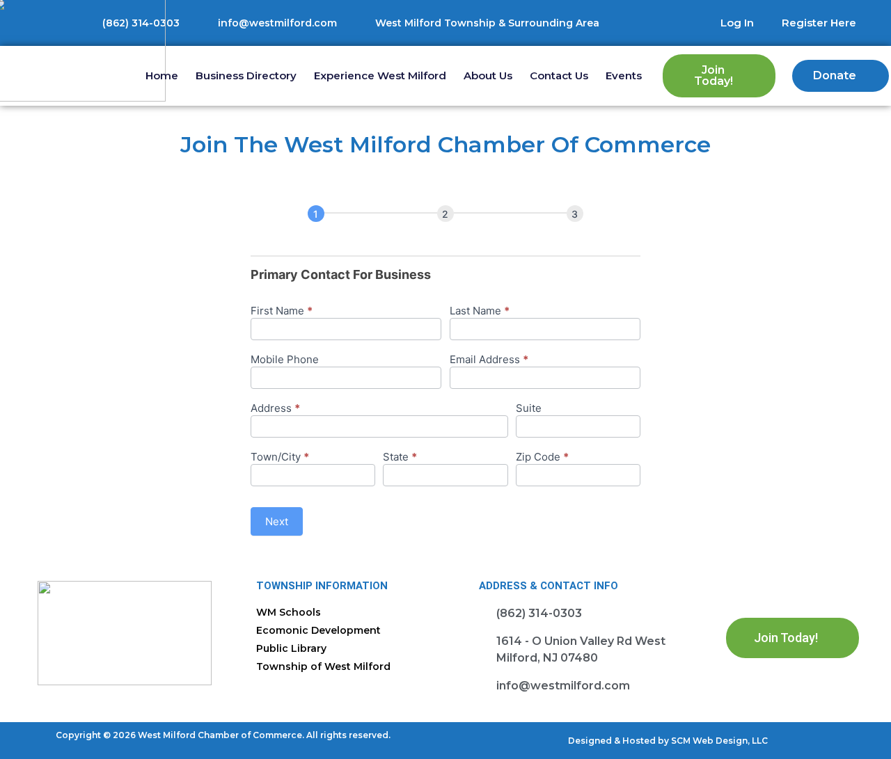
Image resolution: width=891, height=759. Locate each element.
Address (275, 409)
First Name (282, 311)
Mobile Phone (285, 360)
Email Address (489, 360)
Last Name (480, 311)
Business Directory (246, 75)
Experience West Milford (380, 75)
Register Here (819, 22)
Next (276, 521)
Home (161, 75)
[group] (445, 214)
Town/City (280, 457)
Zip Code (542, 457)
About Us (488, 75)
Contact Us (559, 75)
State (400, 457)
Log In (737, 22)
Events (624, 75)
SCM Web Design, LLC (719, 740)
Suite (529, 409)
